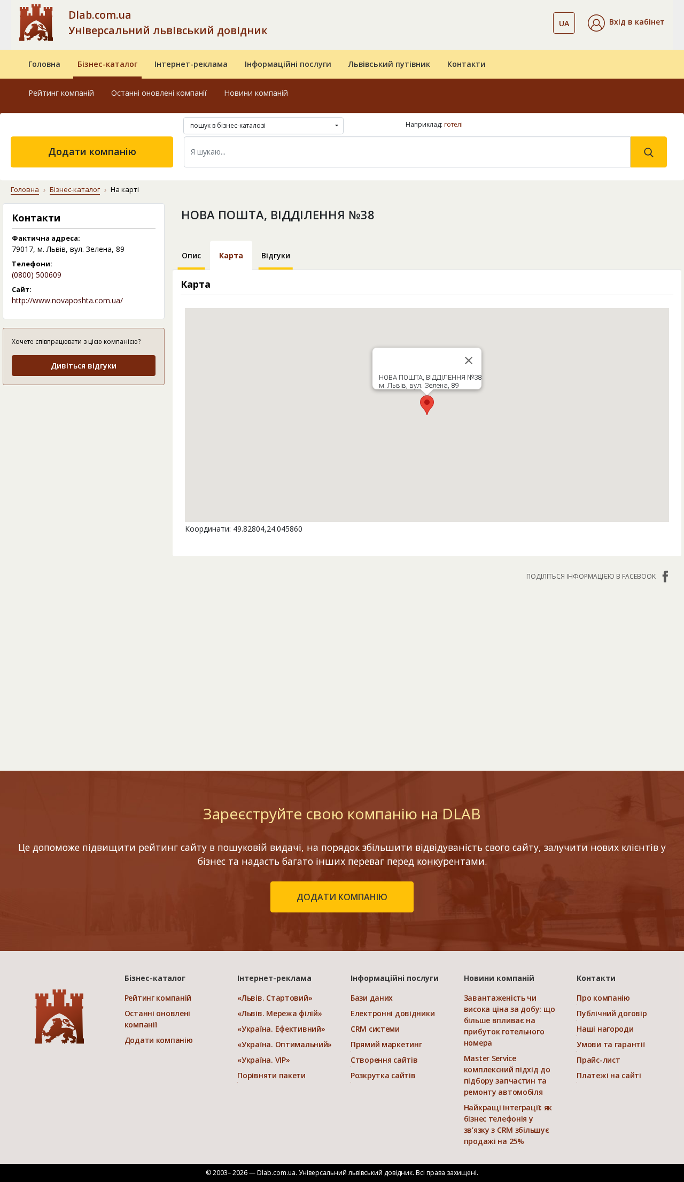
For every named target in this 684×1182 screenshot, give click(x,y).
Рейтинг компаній (61, 93)
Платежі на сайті (609, 1075)
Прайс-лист (598, 1060)
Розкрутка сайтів (383, 1075)
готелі (453, 124)
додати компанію (342, 897)
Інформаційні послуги (288, 64)
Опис (191, 255)
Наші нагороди (605, 1029)
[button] (626, 23)
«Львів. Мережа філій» (279, 1013)
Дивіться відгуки (83, 365)
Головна (44, 64)
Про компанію (603, 998)
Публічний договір (612, 1013)
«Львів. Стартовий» (274, 998)
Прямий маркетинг (386, 1044)
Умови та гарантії (610, 1044)
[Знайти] (649, 151)
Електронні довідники (392, 1013)
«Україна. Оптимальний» (284, 1044)
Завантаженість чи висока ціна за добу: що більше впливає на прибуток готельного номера (510, 1020)
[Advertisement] (84, 461)
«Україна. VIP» (263, 1060)
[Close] (468, 360)
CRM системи (375, 1029)
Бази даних (372, 998)
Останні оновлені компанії (159, 93)
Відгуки (275, 255)
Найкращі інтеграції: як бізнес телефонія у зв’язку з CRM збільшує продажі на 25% (508, 1124)
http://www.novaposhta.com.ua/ (67, 300)
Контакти (466, 64)
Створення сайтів (384, 1060)
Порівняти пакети (271, 1075)
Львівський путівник (389, 64)
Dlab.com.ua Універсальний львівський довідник (167, 22)
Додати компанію (92, 151)
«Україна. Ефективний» (281, 1029)
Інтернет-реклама (191, 64)
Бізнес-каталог (107, 64)
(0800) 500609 (36, 275)
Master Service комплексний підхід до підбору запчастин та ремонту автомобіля (507, 1075)
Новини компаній (256, 93)
